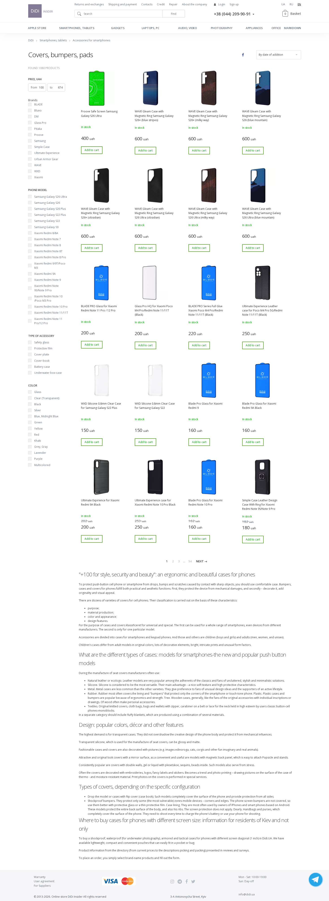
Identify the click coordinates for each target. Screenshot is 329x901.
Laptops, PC (150, 28)
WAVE (37, 165)
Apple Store (37, 28)
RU (291, 4)
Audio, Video (187, 28)
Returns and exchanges (89, 4)
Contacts (146, 4)
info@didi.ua (247, 894)
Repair (173, 4)
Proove (38, 135)
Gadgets (117, 28)
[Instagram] (172, 881)
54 (190, 561)
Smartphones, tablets (76, 28)
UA (283, 4)
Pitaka (38, 129)
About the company (194, 4)
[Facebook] (186, 881)
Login (221, 4)
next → (201, 561)
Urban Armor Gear (46, 159)
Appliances (254, 28)
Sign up (234, 4)
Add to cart (92, 150)
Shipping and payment (122, 4)
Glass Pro (40, 123)
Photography (222, 28)
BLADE (38, 104)
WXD (37, 171)
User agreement (44, 881)
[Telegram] (179, 881)
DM (36, 116)
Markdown (292, 28)
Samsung (40, 141)
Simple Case (42, 147)
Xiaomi (38, 177)
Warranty (39, 877)
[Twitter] (193, 881)
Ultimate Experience (47, 153)
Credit (161, 4)
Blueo (38, 110)
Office (276, 28)
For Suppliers (42, 886)
